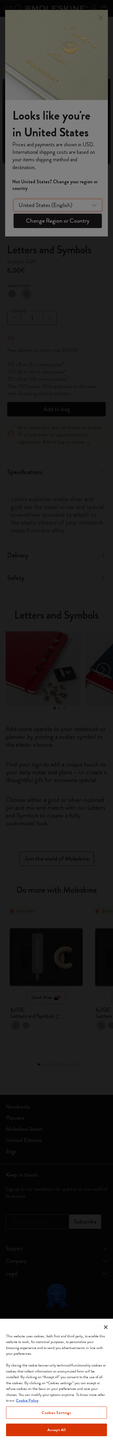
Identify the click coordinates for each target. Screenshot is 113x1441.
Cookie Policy (27, 1400)
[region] (56, 1380)
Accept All (56, 1430)
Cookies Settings (56, 1412)
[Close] (105, 1327)
